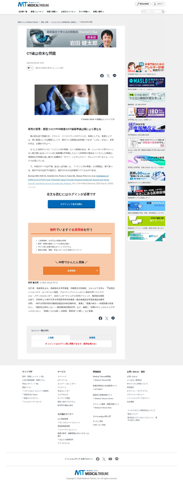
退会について (132, 414)
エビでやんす (63, 394)
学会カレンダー (64, 391)
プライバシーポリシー (135, 394)
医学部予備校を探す (65, 405)
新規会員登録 (144, 4)
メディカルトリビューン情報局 (36, 391)
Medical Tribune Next (103, 408)
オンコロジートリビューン (69, 422)
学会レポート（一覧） (31, 384)
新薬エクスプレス (31, 398)
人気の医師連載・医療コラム (33, 380)
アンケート (62, 387)
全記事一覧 (23, 12)
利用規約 (130, 387)
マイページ (62, 376)
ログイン (160, 4)
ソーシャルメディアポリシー (138, 398)
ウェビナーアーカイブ (32, 402)
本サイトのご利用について (137, 384)
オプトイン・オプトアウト (137, 391)
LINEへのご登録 (99, 425)
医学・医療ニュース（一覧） (33, 376)
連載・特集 (44, 22)
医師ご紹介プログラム (66, 402)
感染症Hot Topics (30, 394)
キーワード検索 (64, 398)
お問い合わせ (132, 376)
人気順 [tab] (51, 338)
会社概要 (130, 402)
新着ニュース (36, 12)
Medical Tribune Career (104, 398)
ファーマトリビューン (68, 430)
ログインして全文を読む (71, 204)
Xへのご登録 (98, 421)
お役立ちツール (67, 12)
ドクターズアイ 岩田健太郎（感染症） (64, 22)
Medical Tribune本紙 (103, 380)
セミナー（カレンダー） (67, 384)
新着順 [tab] (92, 338)
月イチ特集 (83, 12)
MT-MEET (99, 389)
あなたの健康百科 (66, 439)
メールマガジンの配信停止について (141, 410)
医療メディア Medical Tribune (28, 22)
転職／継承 (97, 12)
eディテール (62, 380)
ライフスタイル (64, 443)
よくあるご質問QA (134, 380)
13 (31, 68)
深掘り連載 (51, 12)
